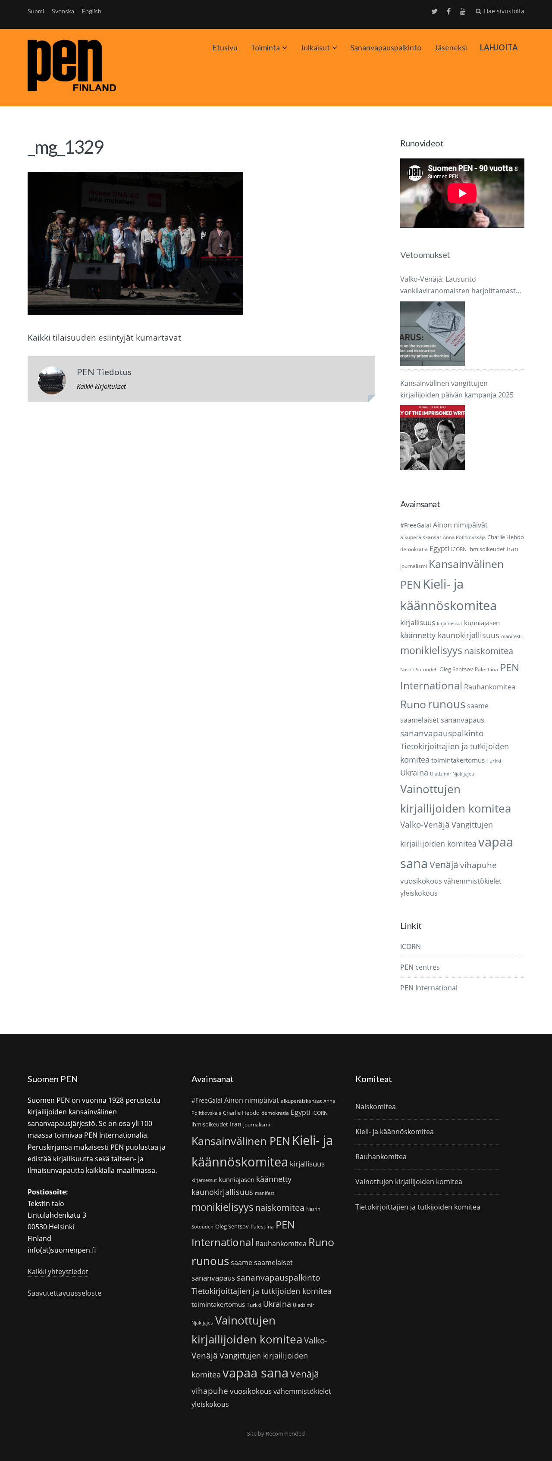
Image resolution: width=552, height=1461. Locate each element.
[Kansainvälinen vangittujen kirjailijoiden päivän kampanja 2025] (432, 437)
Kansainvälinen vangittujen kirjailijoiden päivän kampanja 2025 (457, 389)
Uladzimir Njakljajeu (452, 774)
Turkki (493, 760)
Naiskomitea (375, 1106)
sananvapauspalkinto (441, 733)
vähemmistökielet (473, 881)
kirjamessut (449, 623)
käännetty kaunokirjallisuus (449, 635)
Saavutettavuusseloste (64, 1293)
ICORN (459, 549)
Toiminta (265, 47)
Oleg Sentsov (456, 669)
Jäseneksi (450, 47)
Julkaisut (315, 47)
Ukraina (414, 772)
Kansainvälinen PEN (240, 1140)
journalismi (413, 566)
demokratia (414, 549)
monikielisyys (431, 650)
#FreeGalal (415, 525)
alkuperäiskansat (420, 537)
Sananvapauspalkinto (385, 47)
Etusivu (225, 47)
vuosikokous (421, 881)
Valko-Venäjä (425, 824)
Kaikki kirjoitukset (101, 386)
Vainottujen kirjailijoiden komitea (408, 1181)
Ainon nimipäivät (460, 525)
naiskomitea (488, 651)
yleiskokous (419, 893)
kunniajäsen (482, 622)
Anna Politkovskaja (464, 537)
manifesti (511, 636)
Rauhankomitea (489, 687)
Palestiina (486, 669)
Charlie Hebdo (505, 537)
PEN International (429, 988)
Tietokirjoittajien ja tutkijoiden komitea (261, 1291)
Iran (512, 549)
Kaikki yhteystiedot (58, 1271)
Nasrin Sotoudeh (419, 670)
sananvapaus (462, 720)
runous (446, 704)
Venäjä (444, 865)
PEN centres (420, 967)
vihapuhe (478, 865)
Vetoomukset (425, 254)
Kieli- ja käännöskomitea (394, 1131)
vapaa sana (256, 1372)
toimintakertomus (458, 760)
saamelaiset (419, 720)
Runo (413, 704)
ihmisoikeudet (486, 549)
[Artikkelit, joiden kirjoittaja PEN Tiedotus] (52, 382)
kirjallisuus (417, 622)
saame (478, 705)
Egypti (439, 548)
